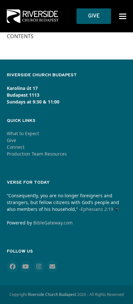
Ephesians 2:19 (97, 209)
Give (11, 140)
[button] (122, 16)
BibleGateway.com (53, 223)
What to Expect (23, 133)
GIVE (93, 16)
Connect (16, 147)
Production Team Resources (37, 154)
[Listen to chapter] (117, 209)
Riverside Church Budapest (52, 294)
